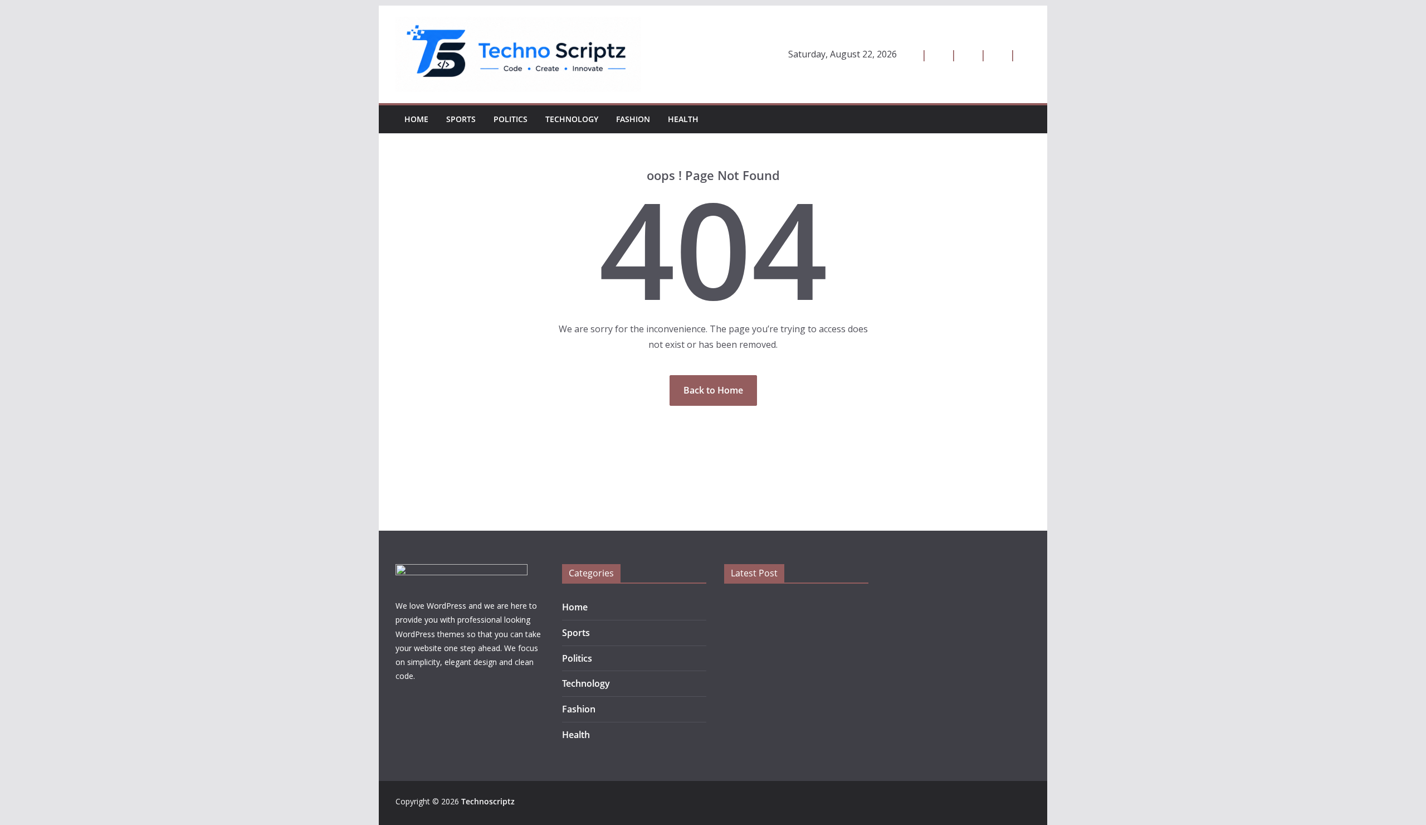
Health (683, 119)
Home (416, 119)
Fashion (633, 119)
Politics (511, 119)
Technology (571, 119)
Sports (461, 119)
